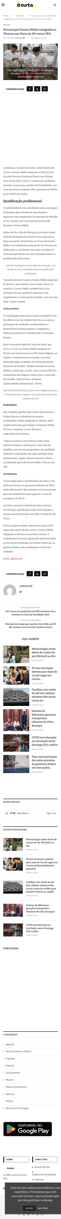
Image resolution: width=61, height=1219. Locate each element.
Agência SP (16, 558)
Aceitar (29, 1208)
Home (6, 16)
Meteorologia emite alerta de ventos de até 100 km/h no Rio (44, 652)
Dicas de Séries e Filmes (18, 1051)
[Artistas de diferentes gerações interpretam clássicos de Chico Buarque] (16, 720)
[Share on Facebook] (30, 88)
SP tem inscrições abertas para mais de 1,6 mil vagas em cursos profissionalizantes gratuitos (42, 864)
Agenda (10, 1044)
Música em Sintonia (16, 1087)
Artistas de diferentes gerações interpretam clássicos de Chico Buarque (44, 718)
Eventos (10, 1065)
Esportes (10, 1058)
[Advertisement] (30, 132)
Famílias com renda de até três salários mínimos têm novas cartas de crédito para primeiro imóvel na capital (41, 887)
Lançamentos (13, 1072)
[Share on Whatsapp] (45, 88)
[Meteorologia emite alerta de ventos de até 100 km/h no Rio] (16, 654)
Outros (9, 1101)
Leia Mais (43, 1208)
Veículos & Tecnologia (17, 1108)
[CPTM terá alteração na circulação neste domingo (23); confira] (16, 743)
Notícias (20, 16)
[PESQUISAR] (54, 5)
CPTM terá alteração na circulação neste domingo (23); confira (45, 741)
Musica (9, 1079)
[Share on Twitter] (37, 88)
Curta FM (20, 38)
